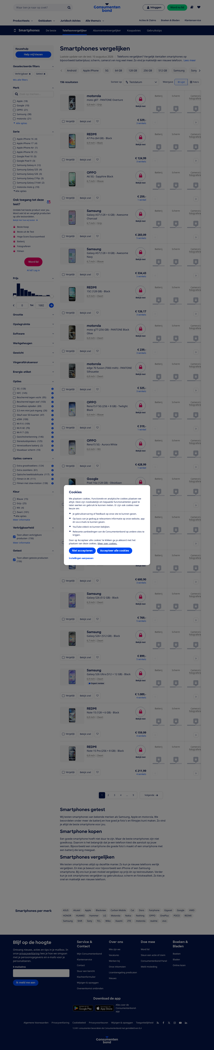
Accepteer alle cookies (114, 550)
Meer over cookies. (107, 543)
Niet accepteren (82, 550)
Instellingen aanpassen (81, 558)
